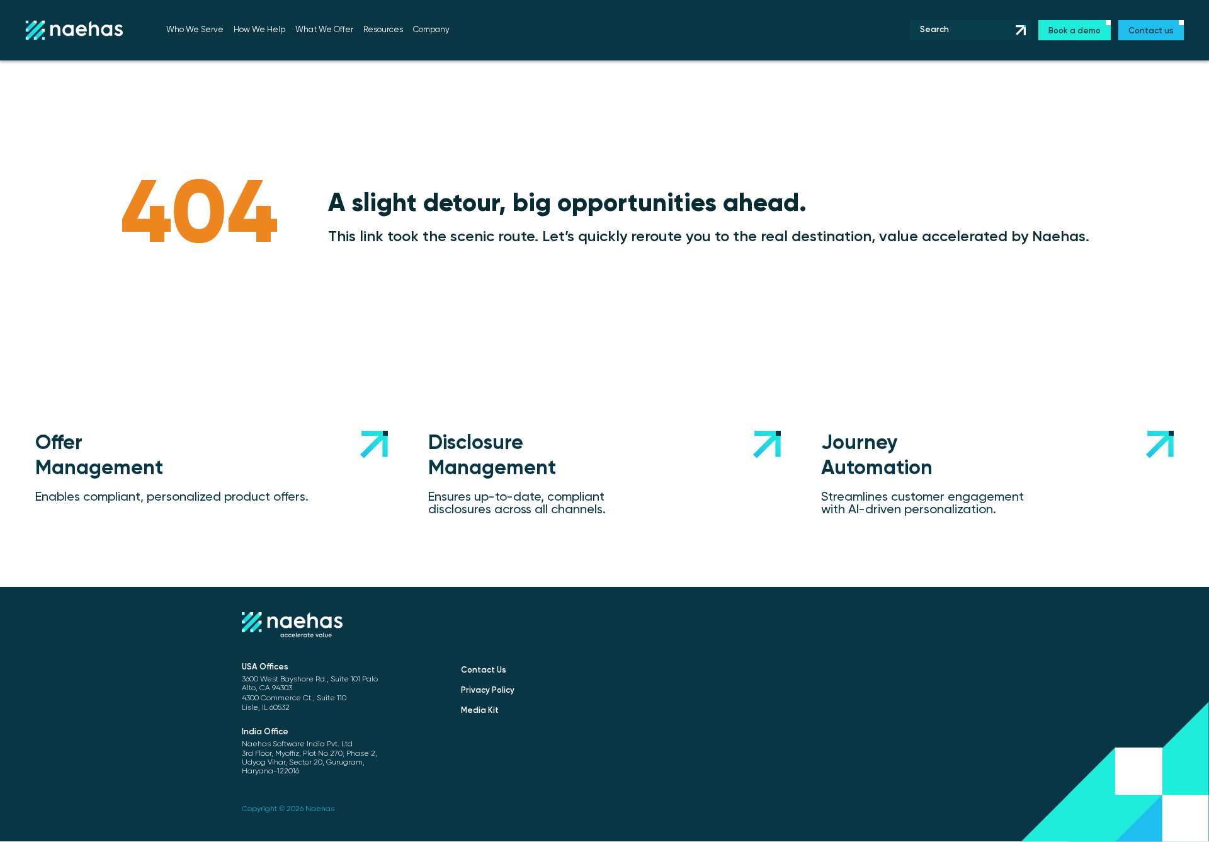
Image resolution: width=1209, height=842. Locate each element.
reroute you (671, 236)
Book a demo (1074, 31)
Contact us (1151, 31)
